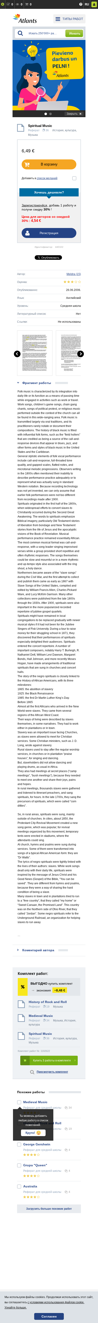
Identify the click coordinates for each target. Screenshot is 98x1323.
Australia (30, 1186)
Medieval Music (41, 1016)
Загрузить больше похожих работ (49, 1208)
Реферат (34, 130)
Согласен (49, 1316)
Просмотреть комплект (52, 1071)
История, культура (64, 130)
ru (87, 4)
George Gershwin (36, 1144)
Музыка (33, 134)
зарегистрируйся (34, 205)
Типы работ (72, 19)
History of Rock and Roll (48, 1002)
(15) (74, 274)
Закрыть (72, 113)
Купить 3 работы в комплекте (52, 1060)
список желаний (47, 178)
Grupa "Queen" (35, 1165)
